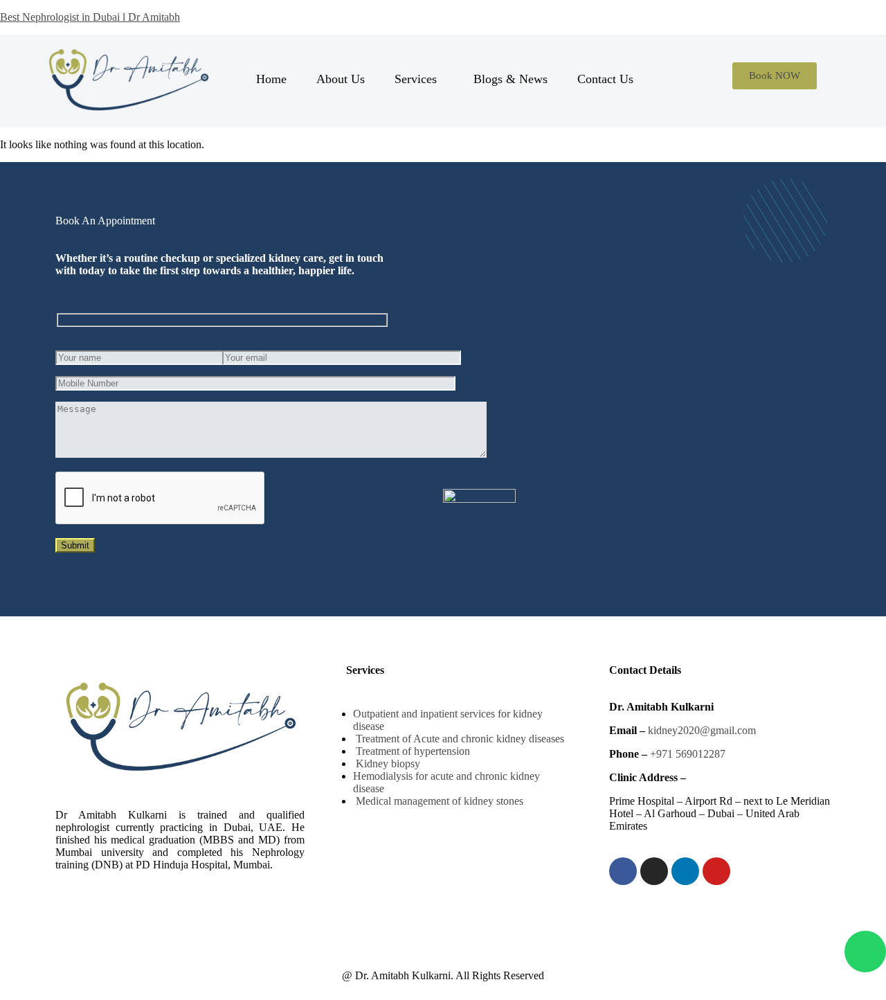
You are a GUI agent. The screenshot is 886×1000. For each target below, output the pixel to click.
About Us (340, 79)
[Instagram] (654, 871)
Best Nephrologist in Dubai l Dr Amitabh (90, 17)
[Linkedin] (685, 871)
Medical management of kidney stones (438, 801)
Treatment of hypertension (411, 751)
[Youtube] (716, 871)
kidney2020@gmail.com (702, 730)
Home (271, 79)
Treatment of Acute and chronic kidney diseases (458, 738)
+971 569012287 (687, 754)
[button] (419, 79)
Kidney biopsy (386, 763)
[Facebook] (623, 871)
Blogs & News (510, 79)
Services (416, 79)
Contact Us (605, 79)
